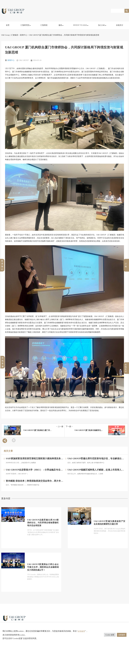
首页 (7, 25)
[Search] (126, 11)
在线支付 (119, 25)
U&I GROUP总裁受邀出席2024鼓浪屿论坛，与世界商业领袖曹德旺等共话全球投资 (43, 523)
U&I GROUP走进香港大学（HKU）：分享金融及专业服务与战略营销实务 (43, 469)
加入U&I (101, 25)
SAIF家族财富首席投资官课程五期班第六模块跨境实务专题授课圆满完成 (42, 458)
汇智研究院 (25, 25)
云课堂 (25, 37)
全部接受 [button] (121, 635)
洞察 (24, 32)
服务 (60, 25)
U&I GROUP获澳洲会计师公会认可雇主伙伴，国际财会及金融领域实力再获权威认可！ (43, 567)
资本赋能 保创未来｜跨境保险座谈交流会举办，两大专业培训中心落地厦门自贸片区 (48, 481)
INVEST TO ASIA (80, 25)
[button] (13, 440)
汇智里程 (43, 25)
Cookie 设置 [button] (109, 635)
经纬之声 (26, 43)
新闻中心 (10, 60)
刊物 (24, 48)
